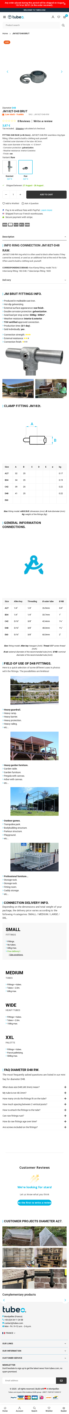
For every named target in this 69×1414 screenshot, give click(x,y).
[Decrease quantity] (6, 195)
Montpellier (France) (13, 1316)
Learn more (46, 210)
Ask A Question (31, 203)
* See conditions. (16, 955)
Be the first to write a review (34, 1202)
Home (5, 33)
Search (34, 1411)
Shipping (20, 128)
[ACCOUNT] (53, 17)
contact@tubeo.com (13, 1323)
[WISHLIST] (59, 17)
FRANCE (9, 1333)
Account (19, 1411)
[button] (4, 17)
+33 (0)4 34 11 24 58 (13, 1320)
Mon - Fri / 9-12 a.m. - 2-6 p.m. (17, 1326)
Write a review (43, 121)
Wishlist (49, 1411)
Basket (64, 1411)
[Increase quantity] (20, 195)
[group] (34, 71)
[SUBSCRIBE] (61, 1380)
